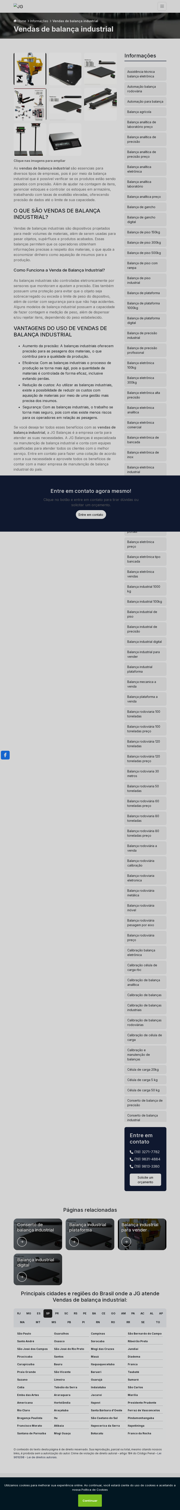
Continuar (90, 1500)
